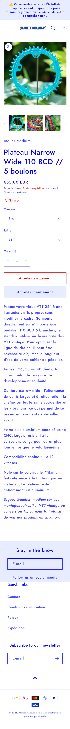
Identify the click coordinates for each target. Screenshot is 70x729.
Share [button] (14, 200)
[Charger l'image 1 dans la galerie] (17, 123)
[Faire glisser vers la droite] (66, 124)
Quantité (10, 251)
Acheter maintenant (35, 292)
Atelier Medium (27, 712)
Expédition (16, 627)
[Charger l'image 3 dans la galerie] (53, 123)
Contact (13, 596)
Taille (7, 230)
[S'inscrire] (57, 564)
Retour (12, 617)
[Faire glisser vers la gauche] (4, 124)
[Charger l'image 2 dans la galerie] (35, 123)
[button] (6, 28)
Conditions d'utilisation (26, 607)
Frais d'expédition (34, 188)
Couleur (9, 209)
